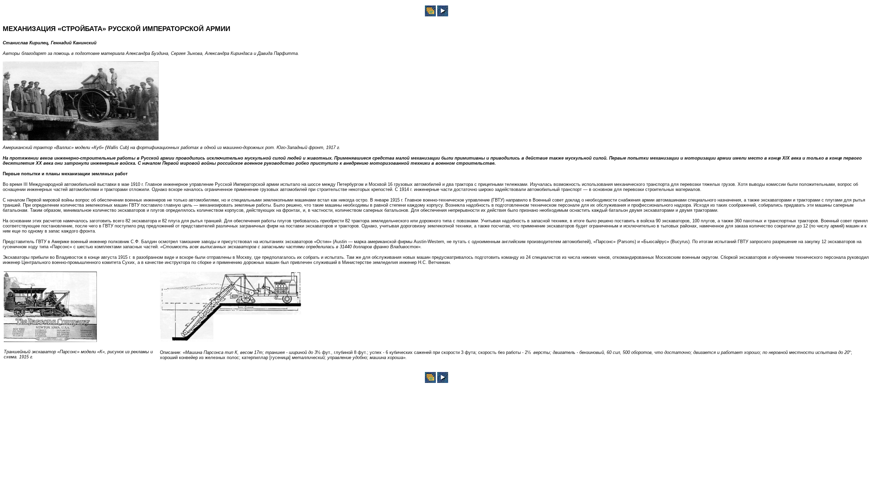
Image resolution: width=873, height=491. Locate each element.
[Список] (430, 14)
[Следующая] (442, 14)
